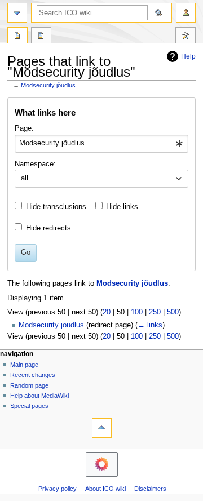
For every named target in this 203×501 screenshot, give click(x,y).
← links (150, 325)
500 (173, 312)
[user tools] (186, 13)
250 (155, 312)
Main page (24, 364)
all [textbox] (24, 178)
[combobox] (101, 144)
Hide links (122, 207)
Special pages (29, 405)
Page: (24, 128)
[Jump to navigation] (17, 13)
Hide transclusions (56, 207)
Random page (29, 385)
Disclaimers (150, 488)
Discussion (41, 37)
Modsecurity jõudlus (48, 85)
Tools (185, 37)
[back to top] (102, 428)
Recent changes (32, 374)
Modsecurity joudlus (51, 325)
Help (188, 56)
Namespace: (35, 164)
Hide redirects (48, 228)
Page (17, 37)
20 (107, 312)
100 (137, 312)
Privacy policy (57, 488)
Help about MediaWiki (39, 395)
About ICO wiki (105, 488)
